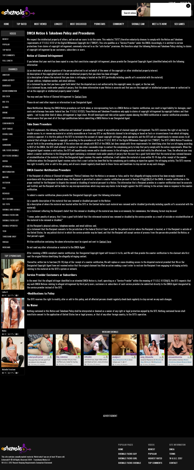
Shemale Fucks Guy (10, 220)
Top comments (8, 55)
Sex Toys (6, 204)
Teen (4, 231)
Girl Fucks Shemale (10, 150)
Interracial (7, 166)
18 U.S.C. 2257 (175, 458)
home (120, 449)
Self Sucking (7, 198)
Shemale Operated (10, 225)
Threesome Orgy (9, 236)
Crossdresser (8, 117)
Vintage (5, 241)
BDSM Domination (9, 90)
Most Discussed (78, 24)
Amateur (6, 74)
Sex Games (179, 24)
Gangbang (6, 144)
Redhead (6, 193)
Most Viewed (40, 24)
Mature (5, 177)
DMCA (171, 449)
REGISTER (183, 2)
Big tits (5, 101)
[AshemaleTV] (18, 13)
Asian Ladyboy (8, 80)
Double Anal (7, 134)
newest (151, 449)
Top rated (6, 49)
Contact (173, 462)
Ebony (5, 139)
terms (172, 453)
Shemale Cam (138, 24)
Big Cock (6, 96)
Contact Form (81, 96)
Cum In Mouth (8, 123)
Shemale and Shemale (11, 209)
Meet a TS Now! (159, 24)
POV (4, 187)
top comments (155, 462)
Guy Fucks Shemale (10, 155)
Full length (7, 60)
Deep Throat (7, 128)
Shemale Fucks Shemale (129, 462)
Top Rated (22, 24)
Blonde (5, 107)
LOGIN (171, 2)
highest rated (155, 458)
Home (6, 24)
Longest (58, 24)
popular (152, 453)
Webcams (6, 247)
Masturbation (8, 171)
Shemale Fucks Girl (10, 214)
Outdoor (6, 182)
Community (118, 24)
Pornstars (99, 24)
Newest (5, 38)
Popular (6, 44)
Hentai (5, 160)
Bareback (6, 85)
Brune (5, 112)
